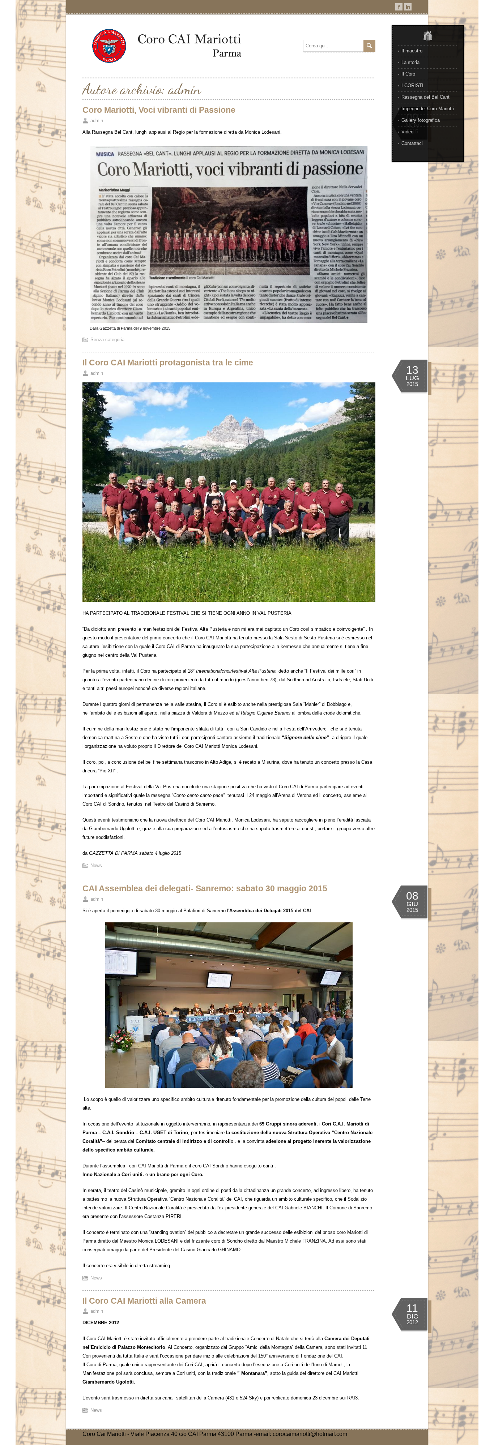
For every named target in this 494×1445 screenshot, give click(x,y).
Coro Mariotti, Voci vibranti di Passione (158, 110)
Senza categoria (107, 339)
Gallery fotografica (420, 120)
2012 (412, 1322)
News (96, 865)
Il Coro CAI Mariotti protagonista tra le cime (167, 362)
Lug (412, 378)
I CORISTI (412, 85)
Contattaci (412, 143)
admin (96, 120)
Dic (412, 1316)
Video (407, 131)
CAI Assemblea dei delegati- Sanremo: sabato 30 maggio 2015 (204, 888)
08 (412, 896)
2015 (412, 384)
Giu (412, 904)
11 (412, 1308)
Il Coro (408, 74)
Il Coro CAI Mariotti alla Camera (144, 1300)
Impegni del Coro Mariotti (427, 108)
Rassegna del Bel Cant (425, 97)
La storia (410, 62)
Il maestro (411, 50)
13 (412, 370)
